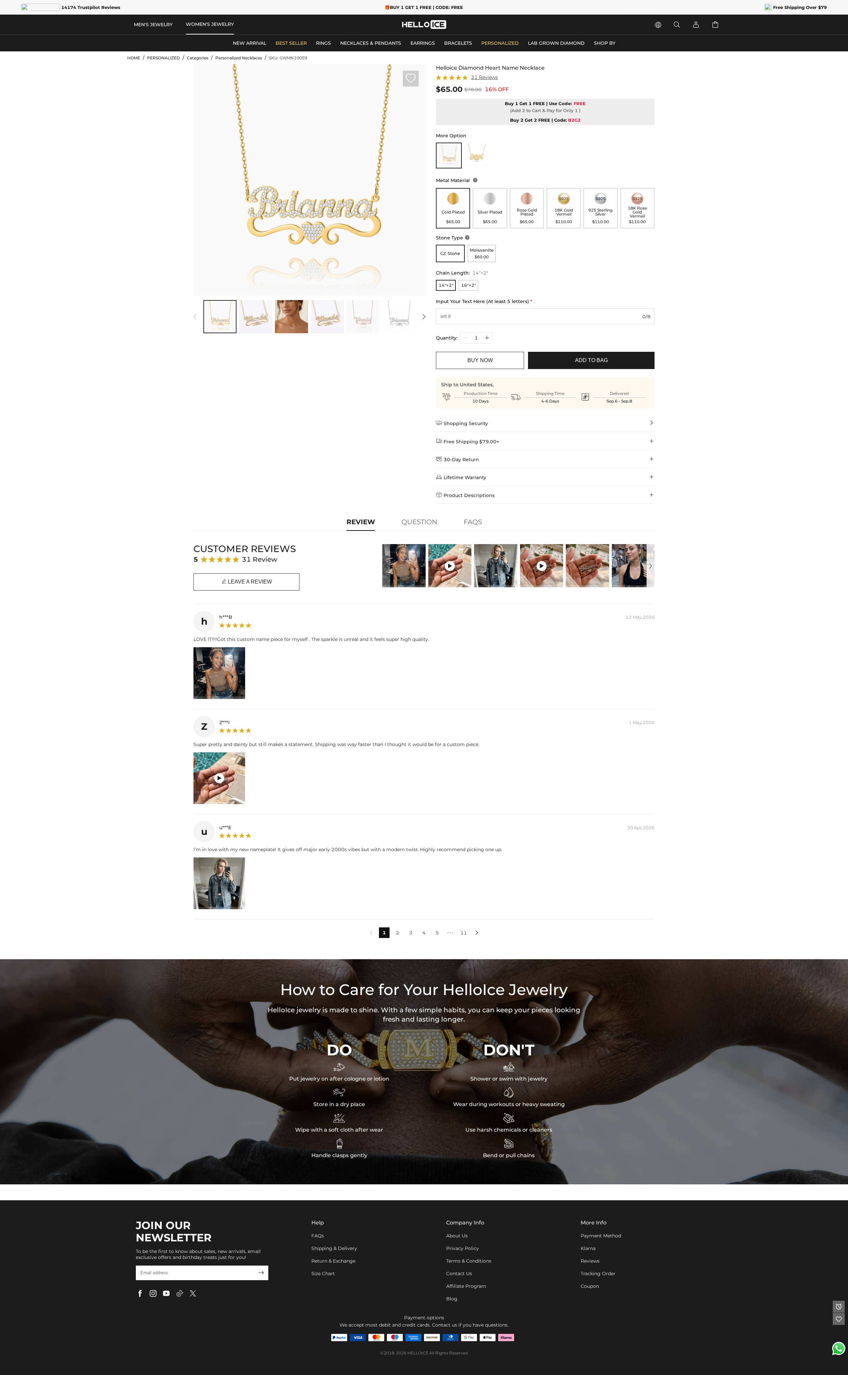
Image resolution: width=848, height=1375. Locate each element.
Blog (451, 1299)
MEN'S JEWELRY (153, 25)
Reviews (590, 1261)
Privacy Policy (462, 1248)
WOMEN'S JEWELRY (210, 24)
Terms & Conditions (468, 1261)
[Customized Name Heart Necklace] (476, 155)
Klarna (588, 1248)
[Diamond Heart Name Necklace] (449, 155)
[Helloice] (424, 24)
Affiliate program (466, 1286)
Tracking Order (598, 1274)
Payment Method (601, 1236)
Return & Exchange (333, 1261)
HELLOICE (417, 1352)
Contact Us (459, 1274)
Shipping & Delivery (334, 1248)
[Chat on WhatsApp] (838, 1348)
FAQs (317, 1236)
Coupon (590, 1286)
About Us (457, 1236)
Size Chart (323, 1274)
